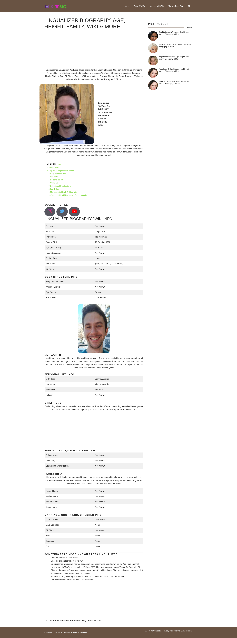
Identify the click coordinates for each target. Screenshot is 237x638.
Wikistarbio (95, 620)
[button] (189, 6)
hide (59, 164)
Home (126, 6)
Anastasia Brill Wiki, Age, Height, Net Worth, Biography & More (174, 70)
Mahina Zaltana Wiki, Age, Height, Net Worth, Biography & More (174, 82)
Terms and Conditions (184, 631)
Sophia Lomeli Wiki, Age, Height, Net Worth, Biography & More (173, 33)
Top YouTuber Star (175, 6)
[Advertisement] (93, 51)
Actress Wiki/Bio (157, 6)
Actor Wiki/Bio (139, 6)
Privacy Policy (169, 631)
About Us (149, 631)
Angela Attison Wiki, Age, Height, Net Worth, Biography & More (174, 58)
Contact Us (157, 631)
